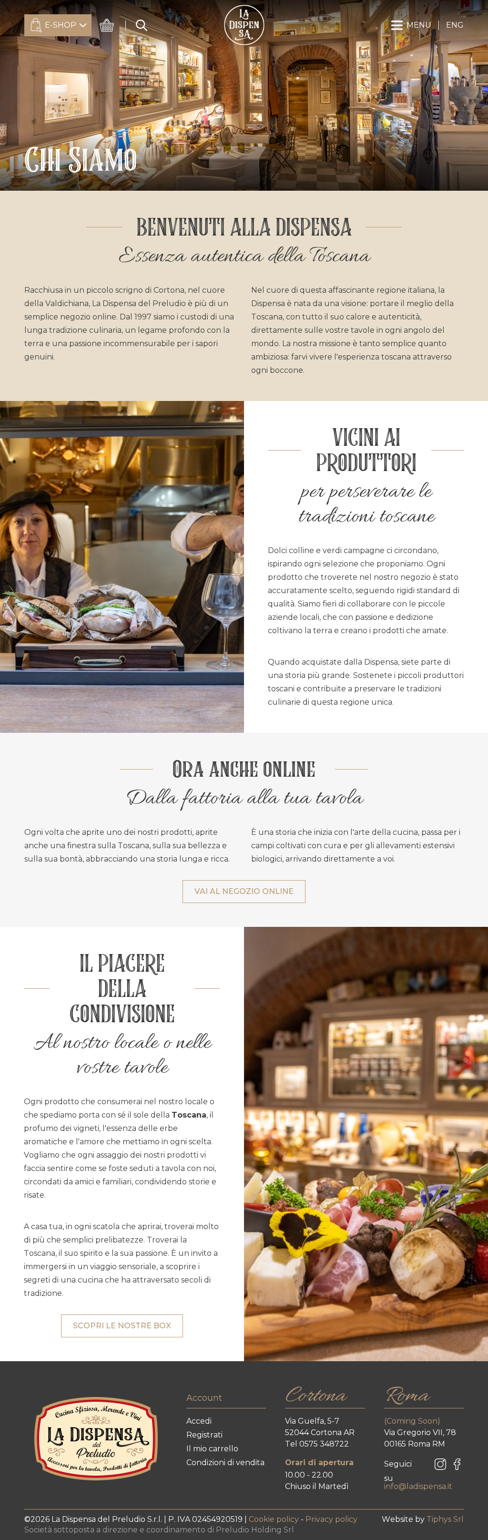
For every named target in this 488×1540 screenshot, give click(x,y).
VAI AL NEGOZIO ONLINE (244, 891)
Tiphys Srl (445, 1519)
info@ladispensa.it (418, 1486)
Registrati (204, 1434)
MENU (419, 25)
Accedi (199, 1421)
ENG (455, 25)
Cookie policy (275, 1519)
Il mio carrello (212, 1448)
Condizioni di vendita (225, 1462)
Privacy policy (331, 1519)
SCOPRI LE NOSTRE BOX (122, 1325)
